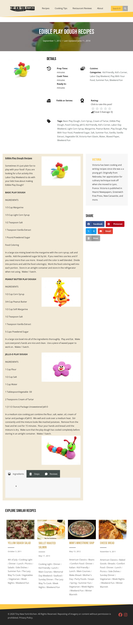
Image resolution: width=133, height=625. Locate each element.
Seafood (58, 575)
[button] (120, 614)
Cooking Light (25, 559)
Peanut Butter (103, 128)
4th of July (12, 559)
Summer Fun (102, 80)
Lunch (20, 563)
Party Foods (80, 579)
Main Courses (45, 571)
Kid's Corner (121, 72)
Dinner (12, 563)
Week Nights (88, 586)
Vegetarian (14, 579)
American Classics (78, 559)
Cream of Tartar (101, 121)
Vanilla (112, 132)
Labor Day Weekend (99, 76)
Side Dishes (21, 567)
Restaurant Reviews (82, 8)
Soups (91, 579)
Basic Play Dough (71, 121)
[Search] (125, 8)
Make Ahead (75, 575)
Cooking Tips (61, 8)
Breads (111, 563)
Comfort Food (77, 563)
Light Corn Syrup (75, 128)
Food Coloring (72, 124)
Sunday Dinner (46, 579)
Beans (91, 559)
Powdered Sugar (82, 132)
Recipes (45, 8)
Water (102, 136)
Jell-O (82, 124)
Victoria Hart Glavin (88, 136)
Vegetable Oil (71, 136)
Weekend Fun (116, 80)
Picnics (28, 563)
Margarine (90, 128)
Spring (73, 582)
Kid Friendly (108, 72)
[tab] (15, 474)
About (100, 8)
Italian (72, 567)
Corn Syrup (86, 121)
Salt (92, 132)
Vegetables (27, 575)
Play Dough (116, 128)
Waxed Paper (112, 136)
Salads (11, 567)
